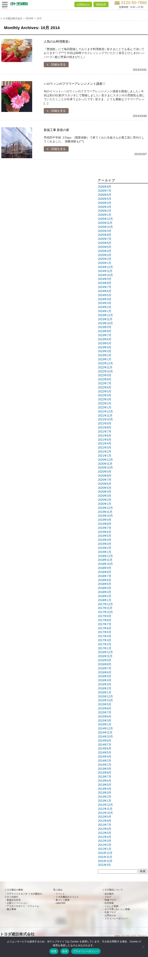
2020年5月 (104, 487)
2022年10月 (105, 371)
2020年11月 (105, 463)
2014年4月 (104, 756)
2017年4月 (104, 636)
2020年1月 (104, 503)
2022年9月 (104, 375)
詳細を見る (58, 64)
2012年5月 (104, 832)
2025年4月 (104, 251)
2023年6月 (104, 339)
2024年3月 (104, 303)
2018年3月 (104, 592)
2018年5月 (104, 584)
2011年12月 (105, 852)
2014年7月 (104, 744)
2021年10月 (105, 419)
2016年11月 (105, 656)
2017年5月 (104, 632)
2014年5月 (104, 752)
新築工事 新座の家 (56, 130)
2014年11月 (105, 732)
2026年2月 (104, 210)
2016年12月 (105, 652)
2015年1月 (104, 724)
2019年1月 (104, 552)
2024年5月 (104, 295)
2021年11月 (105, 415)
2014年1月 (104, 764)
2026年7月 (104, 190)
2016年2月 (104, 688)
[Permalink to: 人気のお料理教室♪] (16, 54)
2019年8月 (104, 523)
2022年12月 (105, 363)
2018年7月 (104, 576)
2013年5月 (104, 784)
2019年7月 (104, 527)
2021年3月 (104, 447)
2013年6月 (104, 780)
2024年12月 (105, 267)
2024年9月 (104, 279)
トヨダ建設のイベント (67, 897)
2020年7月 (104, 479)
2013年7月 (104, 776)
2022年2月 (104, 403)
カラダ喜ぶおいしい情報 (117, 909)
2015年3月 (104, 720)
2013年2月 (104, 796)
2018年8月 (104, 572)
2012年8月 (104, 820)
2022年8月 (104, 379)
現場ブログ (110, 900)
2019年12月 (105, 507)
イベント (60, 893)
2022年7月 (104, 383)
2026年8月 (104, 186)
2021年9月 (104, 423)
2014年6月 (104, 748)
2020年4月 (104, 491)
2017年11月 (105, 608)
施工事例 (11, 909)
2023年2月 (104, 355)
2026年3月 (104, 206)
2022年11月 (105, 367)
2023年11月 (105, 319)
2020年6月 (104, 483)
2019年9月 (104, 519)
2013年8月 (104, 772)
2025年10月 (105, 227)
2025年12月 (105, 218)
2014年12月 (105, 728)
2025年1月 (104, 263)
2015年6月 (104, 716)
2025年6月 (104, 243)
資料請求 (101, 4)
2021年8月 (104, 427)
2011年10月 (105, 861)
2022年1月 (104, 407)
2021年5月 (104, 439)
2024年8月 (104, 283)
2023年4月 (104, 347)
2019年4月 (104, 539)
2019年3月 (104, 543)
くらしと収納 (111, 906)
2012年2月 (104, 844)
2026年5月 (104, 198)
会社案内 (109, 893)
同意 (53, 951)
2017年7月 (104, 624)
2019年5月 (104, 535)
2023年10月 (105, 323)
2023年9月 (104, 327)
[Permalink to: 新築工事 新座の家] (16, 142)
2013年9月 (104, 768)
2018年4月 (104, 588)
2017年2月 (104, 644)
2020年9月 (104, 471)
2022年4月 (104, 395)
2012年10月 (105, 812)
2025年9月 (104, 231)
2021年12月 (105, 411)
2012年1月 (104, 848)
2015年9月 (104, 704)
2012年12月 (105, 804)
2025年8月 (104, 234)
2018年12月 (105, 556)
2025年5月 (104, 247)
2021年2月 (104, 451)
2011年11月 (105, 857)
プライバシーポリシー (116, 918)
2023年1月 (104, 359)
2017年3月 (104, 640)
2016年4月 (104, 680)
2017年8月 (104, 620)
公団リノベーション (17, 903)
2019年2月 (104, 547)
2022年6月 (104, 387)
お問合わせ (83, 4)
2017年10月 (105, 612)
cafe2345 (61, 903)
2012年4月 (104, 837)
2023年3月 (104, 351)
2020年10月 (105, 467)
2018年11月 (105, 559)
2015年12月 (105, 696)
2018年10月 (105, 563)
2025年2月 (104, 258)
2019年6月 (104, 532)
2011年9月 (104, 864)
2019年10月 (105, 515)
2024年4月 (104, 299)
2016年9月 (104, 660)
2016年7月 (104, 668)
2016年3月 (104, 684)
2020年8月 (104, 475)
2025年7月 (104, 238)
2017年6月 (104, 628)
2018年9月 (104, 568)
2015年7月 (104, 712)
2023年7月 (104, 335)
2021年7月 (104, 431)
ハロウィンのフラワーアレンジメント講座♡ (74, 83)
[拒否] (143, 947)
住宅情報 (109, 903)
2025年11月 (105, 222)
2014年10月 (105, 736)
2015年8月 (104, 708)
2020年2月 (104, 499)
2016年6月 (104, 672)
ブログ (107, 897)
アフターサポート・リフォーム (23, 906)
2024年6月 (104, 291)
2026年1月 (104, 214)
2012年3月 (104, 840)
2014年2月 (104, 760)
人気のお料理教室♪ (57, 41)
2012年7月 (104, 824)
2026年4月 (104, 202)
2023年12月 (105, 315)
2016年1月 (104, 692)
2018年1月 (104, 600)
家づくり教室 (63, 900)
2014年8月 (104, 740)
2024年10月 (105, 275)
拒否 (64, 951)
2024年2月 (104, 307)
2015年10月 (105, 700)
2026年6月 (104, 194)
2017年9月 (104, 616)
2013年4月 (104, 788)
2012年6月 (104, 828)
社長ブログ (110, 912)
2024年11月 (105, 271)
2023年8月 (104, 331)
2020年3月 (104, 495)
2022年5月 (104, 391)
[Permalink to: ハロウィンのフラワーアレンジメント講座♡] (16, 96)
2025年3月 (104, 255)
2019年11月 (105, 511)
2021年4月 (104, 443)
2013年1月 (104, 800)
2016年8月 (104, 664)
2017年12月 (105, 604)
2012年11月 (105, 808)
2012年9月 (104, 816)
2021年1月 (104, 455)
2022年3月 (104, 399)
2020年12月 (105, 459)
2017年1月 (104, 648)
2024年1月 (104, 311)
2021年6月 (104, 435)
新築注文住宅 (14, 900)
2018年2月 (104, 596)
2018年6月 (104, 580)
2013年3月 (104, 792)
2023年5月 (104, 343)
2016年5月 (104, 676)
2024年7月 (104, 287)
